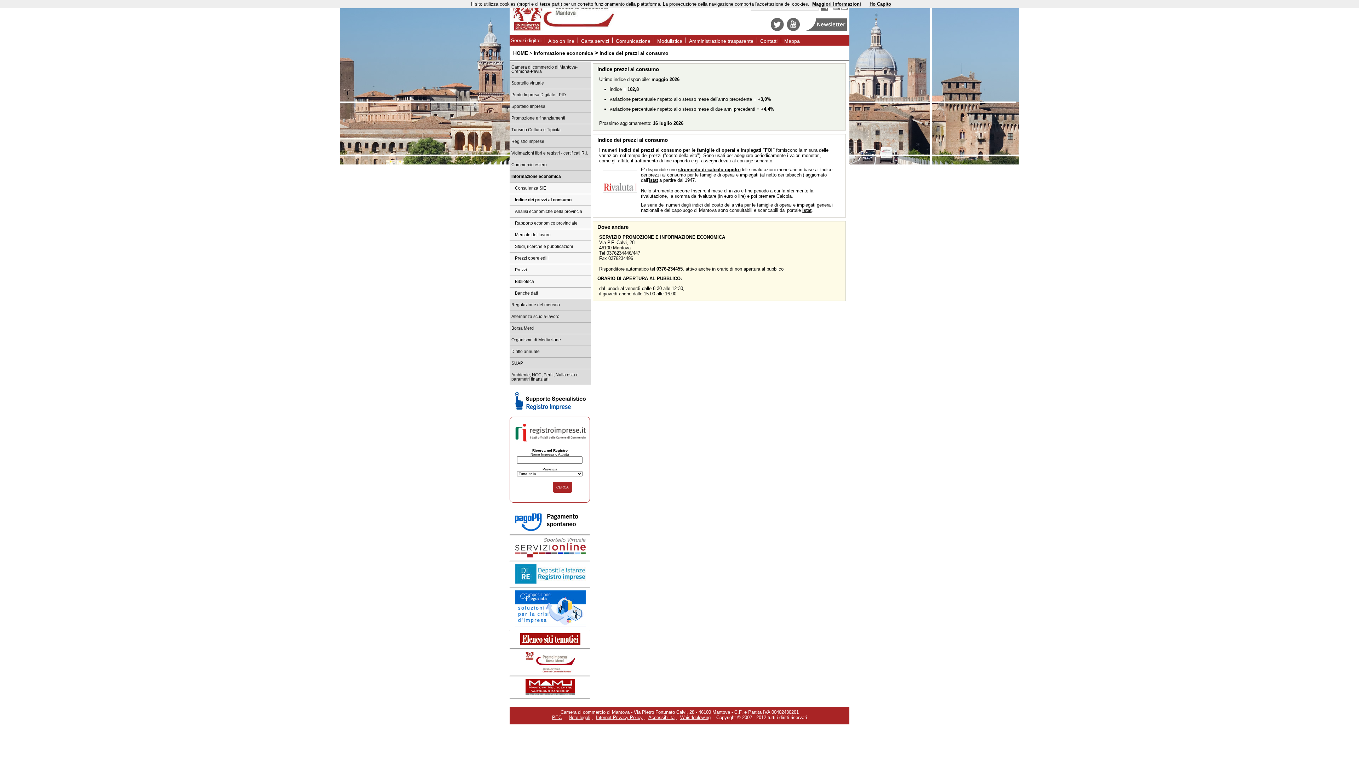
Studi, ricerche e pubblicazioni (544, 246)
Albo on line (561, 41)
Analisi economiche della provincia (548, 211)
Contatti (769, 41)
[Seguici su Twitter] (777, 29)
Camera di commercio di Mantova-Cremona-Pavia (544, 69)
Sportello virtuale (527, 83)
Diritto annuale (525, 351)
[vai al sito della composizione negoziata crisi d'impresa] (550, 624)
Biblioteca (524, 281)
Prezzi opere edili (532, 258)
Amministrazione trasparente (721, 41)
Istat (653, 180)
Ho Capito (880, 4)
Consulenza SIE (530, 188)
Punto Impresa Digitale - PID (538, 95)
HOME (520, 53)
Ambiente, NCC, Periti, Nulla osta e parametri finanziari (545, 377)
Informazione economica (563, 53)
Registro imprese (527, 141)
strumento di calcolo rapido (709, 169)
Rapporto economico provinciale (546, 223)
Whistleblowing (695, 717)
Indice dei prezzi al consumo (543, 200)
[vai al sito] (550, 693)
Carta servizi (595, 41)
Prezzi (521, 270)
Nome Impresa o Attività (550, 454)
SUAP (517, 363)
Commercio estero (529, 165)
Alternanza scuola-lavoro (535, 316)
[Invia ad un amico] (844, 9)
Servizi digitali (526, 40)
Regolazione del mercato (535, 305)
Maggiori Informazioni (836, 4)
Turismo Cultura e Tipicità (536, 130)
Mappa (792, 41)
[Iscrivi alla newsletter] (826, 29)
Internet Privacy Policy (619, 717)
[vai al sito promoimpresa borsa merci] (550, 670)
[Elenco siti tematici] (550, 643)
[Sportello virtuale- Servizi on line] (550, 555)
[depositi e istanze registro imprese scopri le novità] (550, 582)
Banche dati (526, 293)
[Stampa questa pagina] (836, 9)
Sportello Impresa (528, 106)
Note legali (579, 717)
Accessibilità (661, 717)
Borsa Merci (522, 328)
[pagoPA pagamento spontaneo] (550, 529)
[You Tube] (793, 29)
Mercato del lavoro (533, 235)
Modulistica (669, 41)
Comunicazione (633, 41)
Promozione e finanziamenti (538, 118)
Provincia (550, 469)
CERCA (562, 487)
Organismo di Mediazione (536, 340)
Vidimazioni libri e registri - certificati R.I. (549, 153)
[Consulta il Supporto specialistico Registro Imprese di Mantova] (550, 408)
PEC (557, 717)
